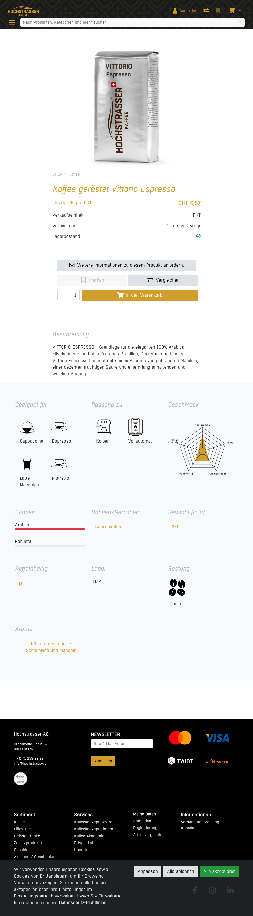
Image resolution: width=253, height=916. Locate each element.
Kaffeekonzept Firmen (93, 829)
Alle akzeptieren (219, 871)
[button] (198, 236)
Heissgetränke (27, 836)
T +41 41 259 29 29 (28, 758)
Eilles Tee (22, 829)
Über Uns (82, 849)
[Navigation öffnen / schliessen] (14, 22)
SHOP (57, 174)
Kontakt (187, 828)
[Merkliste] (218, 11)
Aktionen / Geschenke (34, 856)
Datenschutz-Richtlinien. (83, 902)
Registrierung (145, 827)
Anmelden (103, 761)
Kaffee (74, 174)
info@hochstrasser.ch (31, 764)
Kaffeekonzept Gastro (93, 822)
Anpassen (148, 871)
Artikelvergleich (147, 834)
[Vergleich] (206, 11)
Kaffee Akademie (89, 836)
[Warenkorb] (231, 11)
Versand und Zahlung (200, 822)
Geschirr (21, 849)
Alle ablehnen (180, 871)
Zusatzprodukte (28, 842)
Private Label (86, 842)
